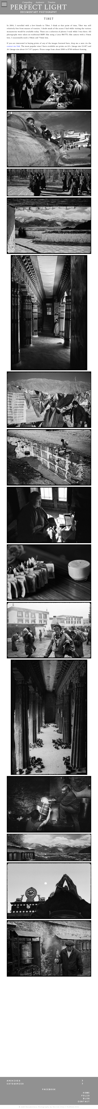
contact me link (13, 46)
